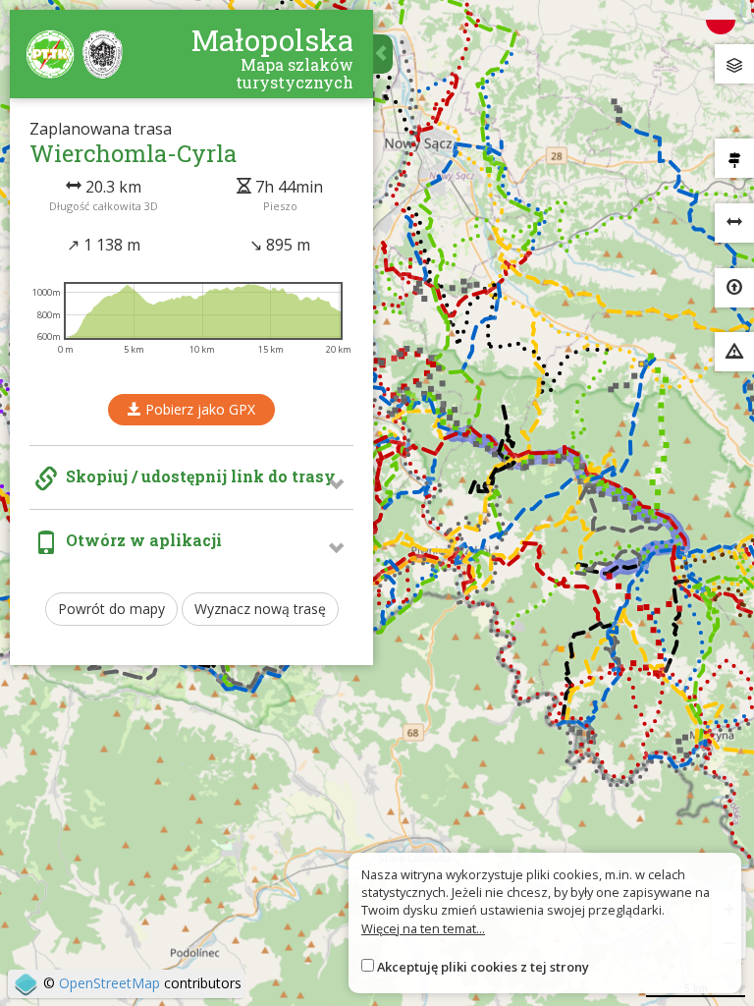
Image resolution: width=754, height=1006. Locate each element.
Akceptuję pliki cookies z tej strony (483, 967)
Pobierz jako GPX (198, 409)
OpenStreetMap (109, 983)
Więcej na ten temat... (423, 928)
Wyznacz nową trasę (260, 608)
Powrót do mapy (111, 608)
